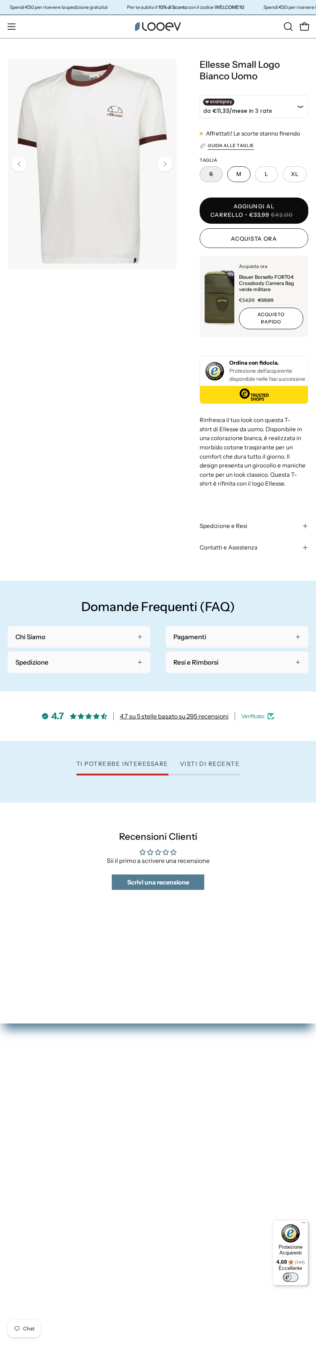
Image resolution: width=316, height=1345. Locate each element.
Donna (176, 1107)
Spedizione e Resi (223, 525)
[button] (287, 26)
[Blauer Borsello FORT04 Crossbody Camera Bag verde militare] (219, 296)
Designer (179, 1160)
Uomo (175, 1120)
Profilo (17, 1227)
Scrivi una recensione (158, 882)
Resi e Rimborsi (30, 1240)
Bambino (179, 1147)
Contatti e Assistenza (228, 547)
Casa (173, 1133)
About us (179, 1173)
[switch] (290, 1277)
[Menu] (303, 1224)
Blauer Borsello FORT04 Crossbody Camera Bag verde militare (266, 283)
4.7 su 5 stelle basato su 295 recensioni (174, 716)
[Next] (165, 164)
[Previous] (19, 164)
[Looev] (158, 26)
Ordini (17, 1213)
